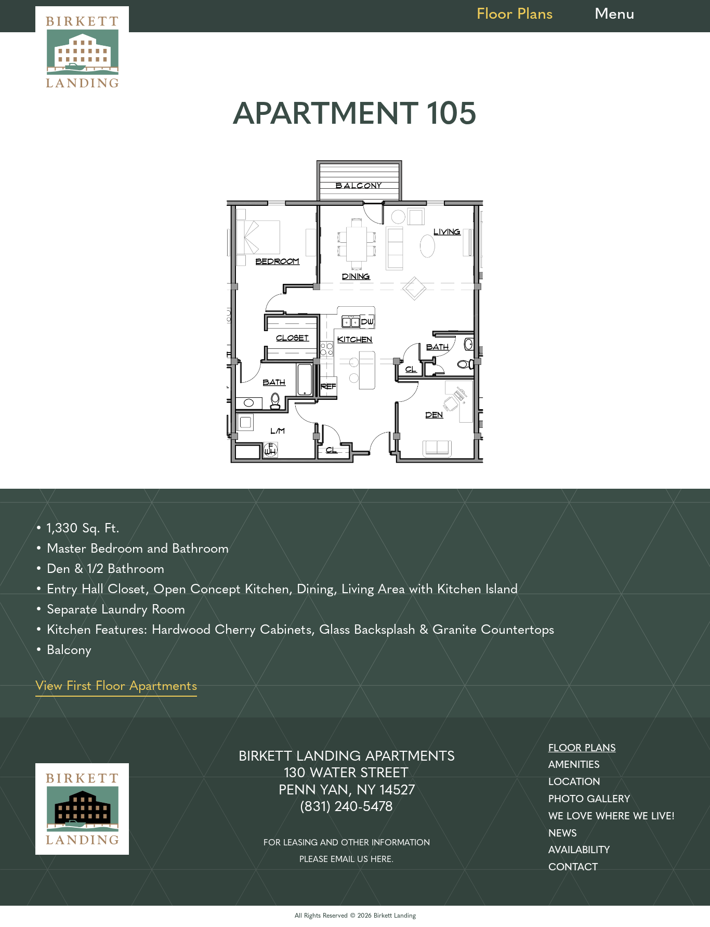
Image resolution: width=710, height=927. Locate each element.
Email (342, 860)
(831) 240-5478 (346, 808)
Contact (573, 868)
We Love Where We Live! (611, 817)
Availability (579, 851)
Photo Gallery (589, 800)
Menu (615, 15)
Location (574, 783)
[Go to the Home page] (82, 53)
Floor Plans (515, 15)
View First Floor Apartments (116, 686)
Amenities (574, 766)
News (562, 834)
